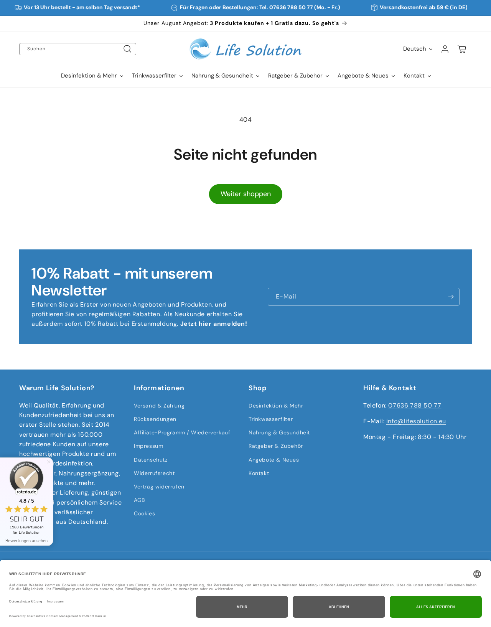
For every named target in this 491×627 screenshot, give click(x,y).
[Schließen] (310, 260)
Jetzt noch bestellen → (212, 339)
